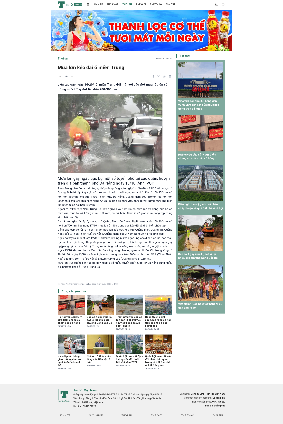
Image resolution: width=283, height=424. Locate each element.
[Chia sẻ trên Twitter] (158, 76)
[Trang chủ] (88, 4)
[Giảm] (60, 76)
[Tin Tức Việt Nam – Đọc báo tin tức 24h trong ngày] (70, 4)
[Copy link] (164, 76)
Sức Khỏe (112, 4)
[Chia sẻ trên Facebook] (153, 76)
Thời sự (127, 4)
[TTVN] (64, 395)
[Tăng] (72, 76)
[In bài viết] (170, 76)
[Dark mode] (216, 4)
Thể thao (156, 4)
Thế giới (141, 4)
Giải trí (170, 4)
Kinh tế (98, 4)
